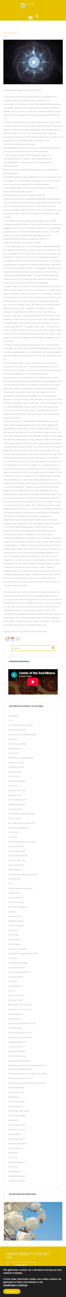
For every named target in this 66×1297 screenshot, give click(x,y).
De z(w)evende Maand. (19, 972)
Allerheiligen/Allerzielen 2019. (22, 841)
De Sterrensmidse (16, 1115)
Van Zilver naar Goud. (18, 1111)
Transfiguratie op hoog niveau (23, 874)
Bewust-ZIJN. (14, 772)
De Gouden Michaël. (18, 855)
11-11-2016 (12, 1157)
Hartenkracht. (15, 916)
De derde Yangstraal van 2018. (23, 953)
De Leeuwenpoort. (17, 967)
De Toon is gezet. (16, 925)
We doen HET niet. (17, 790)
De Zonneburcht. (16, 995)
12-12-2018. (13, 935)
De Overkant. (14, 1018)
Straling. (12, 911)
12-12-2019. (13, 832)
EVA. (10, 883)
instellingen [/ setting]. (15, 1285)
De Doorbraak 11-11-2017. (20, 1032)
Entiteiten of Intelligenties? (21, 757)
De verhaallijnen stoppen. (20, 888)
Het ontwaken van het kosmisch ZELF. (27, 1083)
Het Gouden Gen (16, 865)
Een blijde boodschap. (18, 827)
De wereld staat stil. (17, 799)
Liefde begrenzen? (17, 804)
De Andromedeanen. (18, 907)
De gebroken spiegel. (18, 962)
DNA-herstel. (14, 869)
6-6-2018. (13, 981)
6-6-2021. (12, 739)
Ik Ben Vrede (14, 1134)
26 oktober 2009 (10, 33)
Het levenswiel (15, 1028)
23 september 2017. (17, 1042)
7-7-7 (10, 720)
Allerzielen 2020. (16, 767)
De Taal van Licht (16, 1129)
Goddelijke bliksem (17, 1176)
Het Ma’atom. (15, 939)
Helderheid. (13, 716)
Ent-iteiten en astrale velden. (22, 813)
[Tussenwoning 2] (33, 62)
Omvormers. (14, 879)
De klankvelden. (16, 976)
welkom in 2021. (16, 762)
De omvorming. (16, 902)
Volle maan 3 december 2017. (22, 1023)
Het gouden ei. (15, 1106)
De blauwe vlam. (16, 1139)
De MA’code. (14, 944)
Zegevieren (13, 1120)
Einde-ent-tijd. (15, 809)
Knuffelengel (14, 1171)
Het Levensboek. (16, 846)
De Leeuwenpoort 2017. (19, 1078)
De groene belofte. (17, 1051)
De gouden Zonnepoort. (20, 1060)
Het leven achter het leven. (21, 725)
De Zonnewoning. (17, 1056)
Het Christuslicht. (16, 1101)
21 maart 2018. (15, 1000)
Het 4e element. (16, 897)
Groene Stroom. (16, 1046)
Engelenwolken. (16, 921)
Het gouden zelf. (16, 1092)
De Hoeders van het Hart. (20, 1004)
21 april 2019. (14, 893)
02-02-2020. (14, 818)
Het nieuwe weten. (17, 729)
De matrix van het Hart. (19, 1009)
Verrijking (13, 1152)
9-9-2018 (12, 958)
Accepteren (12, 1291)
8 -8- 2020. (14, 776)
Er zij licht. (13, 930)
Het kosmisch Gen (17, 860)
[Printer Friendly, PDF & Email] (12, 638)
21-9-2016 (13, 1166)
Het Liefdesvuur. (16, 1014)
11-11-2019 (12, 837)
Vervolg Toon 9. (15, 986)
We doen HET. (15, 795)
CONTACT (21, 1265)
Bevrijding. (13, 1097)
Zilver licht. (13, 753)
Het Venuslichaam (17, 1125)
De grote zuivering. (17, 948)
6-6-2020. (13, 786)
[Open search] (37, 16)
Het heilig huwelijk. (17, 743)
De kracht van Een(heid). (20, 1037)
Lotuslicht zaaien (16, 1180)
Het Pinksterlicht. (16, 1087)
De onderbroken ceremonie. (21, 823)
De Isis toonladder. (17, 781)
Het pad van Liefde (17, 1143)
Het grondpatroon (17, 1162)
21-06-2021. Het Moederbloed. (22, 734)
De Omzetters (15, 1148)
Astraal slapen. (15, 748)
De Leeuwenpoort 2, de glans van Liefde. (27, 1073)
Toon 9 (11, 991)
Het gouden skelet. (17, 851)
